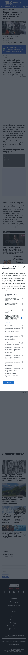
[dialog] (14, 327)
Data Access (14, 388)
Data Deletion (5, 388)
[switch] (22, 298)
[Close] (24, 267)
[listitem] (14, 295)
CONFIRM (8, 382)
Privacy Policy (22, 388)
